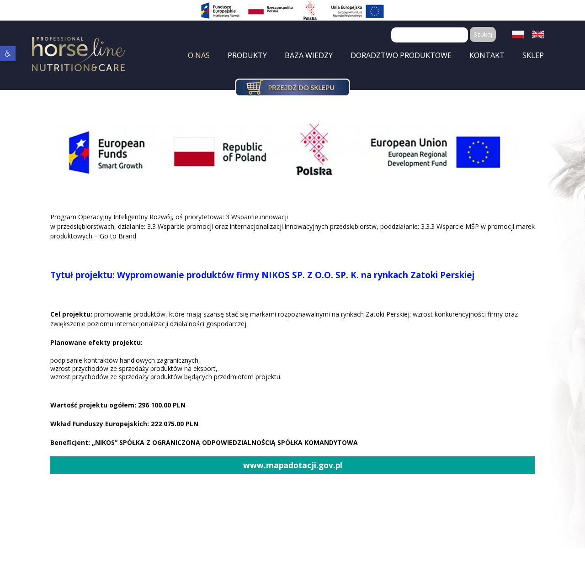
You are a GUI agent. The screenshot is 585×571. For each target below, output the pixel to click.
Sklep (533, 55)
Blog (324, 71)
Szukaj (482, 34)
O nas (199, 55)
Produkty (247, 55)
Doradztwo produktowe (401, 55)
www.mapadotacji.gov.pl (292, 465)
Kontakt (487, 55)
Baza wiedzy (309, 55)
